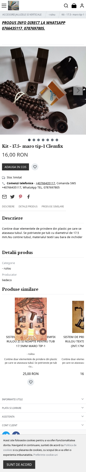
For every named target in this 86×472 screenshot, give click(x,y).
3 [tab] (38, 140)
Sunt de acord (19, 464)
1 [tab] (29, 140)
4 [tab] (43, 140)
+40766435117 (45, 183)
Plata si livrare (11, 408)
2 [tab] (34, 140)
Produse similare (53, 206)
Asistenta (8, 416)
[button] (82, 5)
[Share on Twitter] (12, 196)
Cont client (9, 425)
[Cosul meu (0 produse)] (74, 5)
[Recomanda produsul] (4, 196)
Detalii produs (28, 206)
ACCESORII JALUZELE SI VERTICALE (22, 14)
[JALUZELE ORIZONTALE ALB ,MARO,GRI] (13, 5)
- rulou (51, 14)
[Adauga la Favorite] (34, 166)
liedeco (7, 280)
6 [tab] (52, 140)
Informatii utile (12, 399)
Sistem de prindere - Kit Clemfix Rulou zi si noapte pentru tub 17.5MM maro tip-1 (31, 341)
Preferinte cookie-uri (45, 455)
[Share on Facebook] (28, 196)
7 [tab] (57, 140)
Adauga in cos (15, 167)
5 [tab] (47, 140)
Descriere (8, 206)
